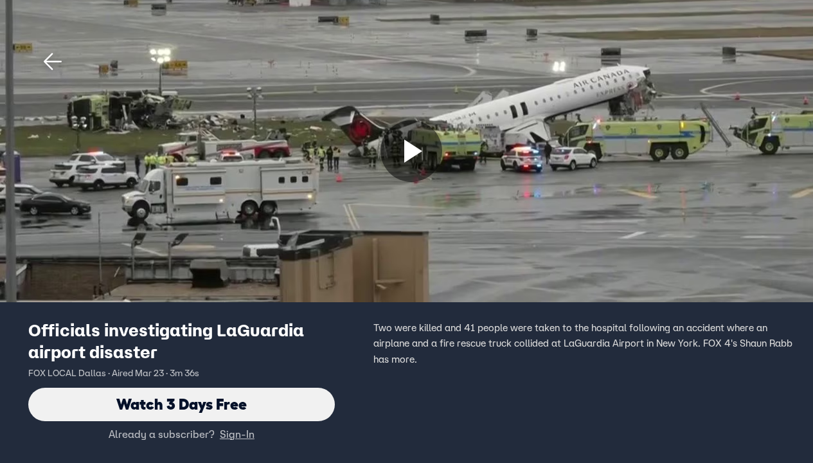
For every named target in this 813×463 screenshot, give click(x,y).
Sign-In (237, 434)
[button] (52, 61)
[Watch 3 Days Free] (411, 151)
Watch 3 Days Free (181, 404)
